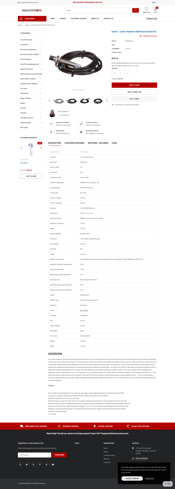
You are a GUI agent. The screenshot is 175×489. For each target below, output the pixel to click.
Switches (23, 113)
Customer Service (78, 18)
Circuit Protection (26, 40)
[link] (20, 464)
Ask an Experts (64, 115)
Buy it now (134, 99)
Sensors (23, 108)
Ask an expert (142, 458)
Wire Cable (24, 127)
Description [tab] (54, 143)
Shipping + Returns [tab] (98, 143)
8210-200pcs (29, 163)
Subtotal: (114, 79)
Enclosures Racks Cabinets (29, 54)
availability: (116, 48)
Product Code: (116, 52)
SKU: (113, 45)
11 (115, 105)
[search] (135, 10)
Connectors (24, 45)
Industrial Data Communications (31, 74)
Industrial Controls (26, 69)
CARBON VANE (151, 18)
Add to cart (36, 176)
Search (63, 18)
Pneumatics (24, 93)
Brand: (114, 41)
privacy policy (149, 478)
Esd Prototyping (25, 59)
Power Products (25, 98)
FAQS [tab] (114, 143)
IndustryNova (29, 159)
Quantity (114, 68)
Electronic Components (28, 49)
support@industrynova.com (29, 2)
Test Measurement (26, 118)
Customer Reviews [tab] (74, 143)
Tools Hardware (25, 123)
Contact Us (108, 18)
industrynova (129, 41)
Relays (22, 103)
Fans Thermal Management (29, 64)
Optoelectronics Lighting (28, 84)
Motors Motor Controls (28, 79)
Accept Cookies (132, 478)
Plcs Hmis (23, 88)
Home (52, 18)
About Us (95, 18)
